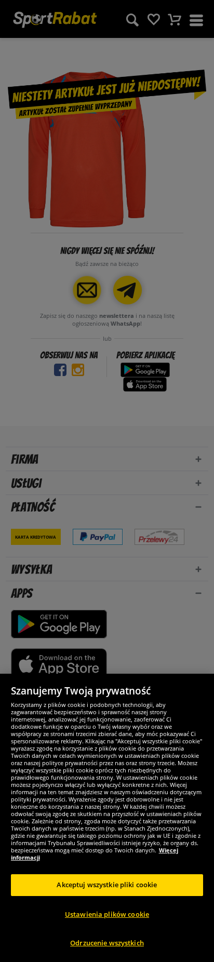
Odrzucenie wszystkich (107, 942)
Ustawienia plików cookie (107, 914)
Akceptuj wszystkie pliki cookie (107, 884)
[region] (107, 818)
